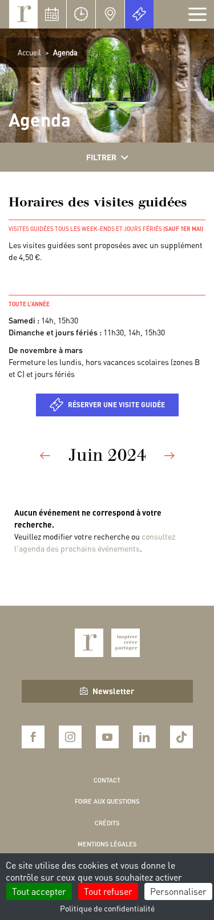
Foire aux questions (107, 801)
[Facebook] (33, 737)
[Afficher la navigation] (197, 14)
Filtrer (101, 157)
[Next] (169, 454)
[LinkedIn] (144, 737)
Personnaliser (178, 891)
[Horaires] (81, 14)
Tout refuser (108, 891)
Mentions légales (107, 844)
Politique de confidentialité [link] (107, 908)
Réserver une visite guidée (116, 404)
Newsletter (113, 691)
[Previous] (45, 454)
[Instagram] (70, 737)
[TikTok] (181, 737)
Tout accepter (39, 891)
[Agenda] (52, 14)
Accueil (29, 52)
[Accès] (110, 14)
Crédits (107, 823)
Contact (107, 780)
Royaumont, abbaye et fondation (23, 14)
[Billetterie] (139, 14)
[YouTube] (107, 737)
